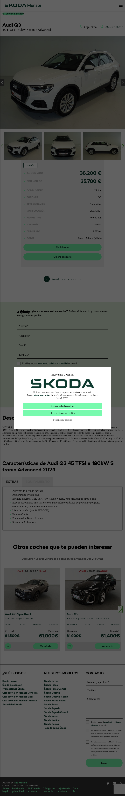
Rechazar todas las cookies (62, 413)
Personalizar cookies (62, 420)
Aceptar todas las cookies (62, 406)
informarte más (41, 395)
